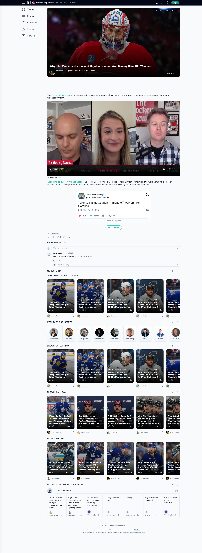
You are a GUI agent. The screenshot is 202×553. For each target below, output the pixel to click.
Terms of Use (127, 533)
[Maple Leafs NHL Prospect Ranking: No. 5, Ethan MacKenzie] (60, 296)
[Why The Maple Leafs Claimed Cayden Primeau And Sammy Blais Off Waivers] (113, 42)
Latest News (55, 234)
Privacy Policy (140, 533)
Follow (106, 197)
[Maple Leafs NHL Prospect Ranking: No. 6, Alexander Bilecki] (179, 296)
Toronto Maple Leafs (62, 95)
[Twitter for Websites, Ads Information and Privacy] (147, 210)
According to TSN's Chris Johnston (64, 181)
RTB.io (137, 530)
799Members (61, 3)
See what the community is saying (65, 485)
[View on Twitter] (147, 196)
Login (175, 3)
